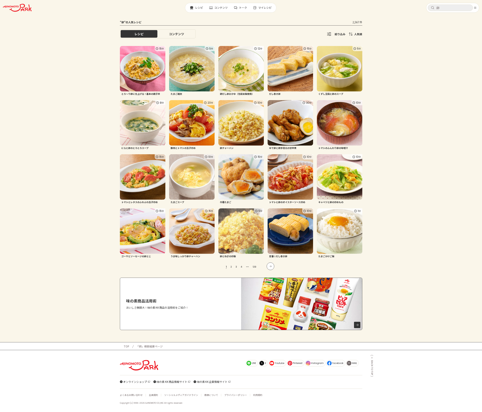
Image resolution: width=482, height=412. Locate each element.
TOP (126, 346)
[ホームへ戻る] (17, 8)
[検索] (432, 8)
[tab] (176, 34)
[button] (450, 8)
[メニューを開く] (475, 7)
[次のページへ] (270, 266)
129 (254, 266)
